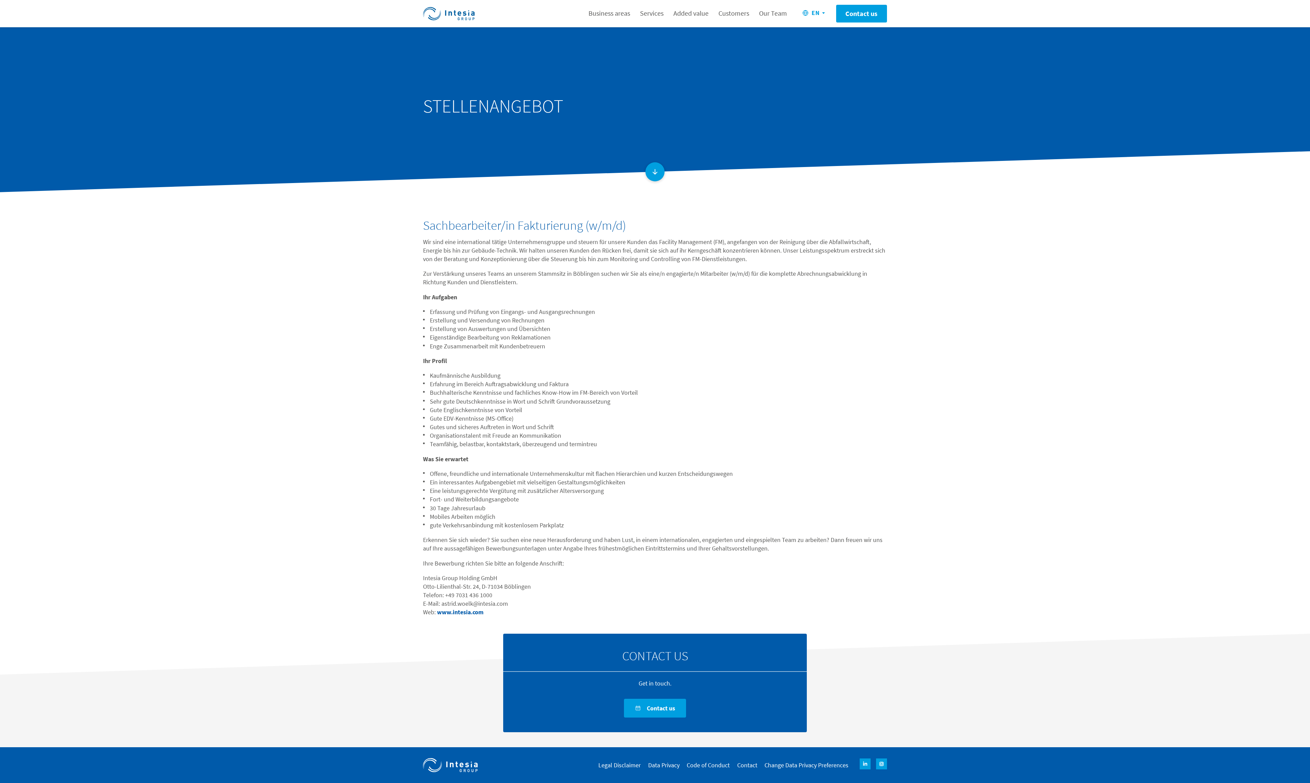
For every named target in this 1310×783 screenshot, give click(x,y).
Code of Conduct (708, 765)
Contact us (861, 14)
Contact (747, 765)
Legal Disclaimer (619, 765)
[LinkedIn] (865, 763)
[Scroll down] (655, 171)
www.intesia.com (460, 612)
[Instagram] (881, 763)
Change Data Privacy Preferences (806, 765)
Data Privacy (664, 765)
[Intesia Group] (450, 765)
